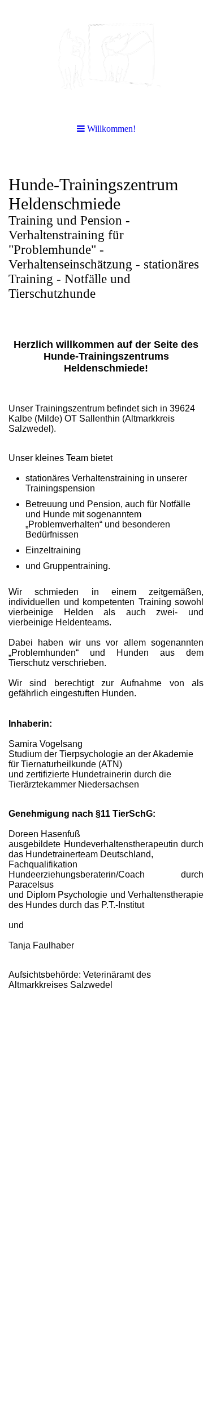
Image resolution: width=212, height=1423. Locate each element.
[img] (106, 56)
